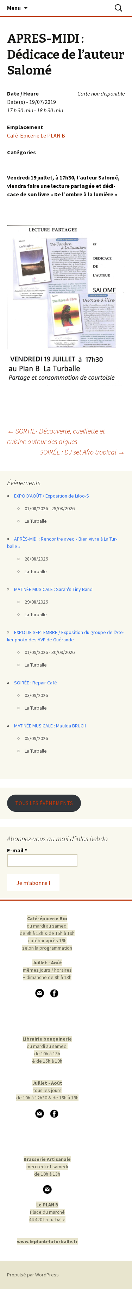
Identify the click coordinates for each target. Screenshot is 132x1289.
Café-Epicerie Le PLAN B (36, 135)
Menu (14, 7)
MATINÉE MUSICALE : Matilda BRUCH (50, 726)
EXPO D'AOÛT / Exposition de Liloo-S (51, 496)
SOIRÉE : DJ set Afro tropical (82, 452)
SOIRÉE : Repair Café (35, 682)
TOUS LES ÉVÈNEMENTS (44, 803)
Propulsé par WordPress (33, 1275)
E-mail (17, 850)
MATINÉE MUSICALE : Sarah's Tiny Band (53, 589)
